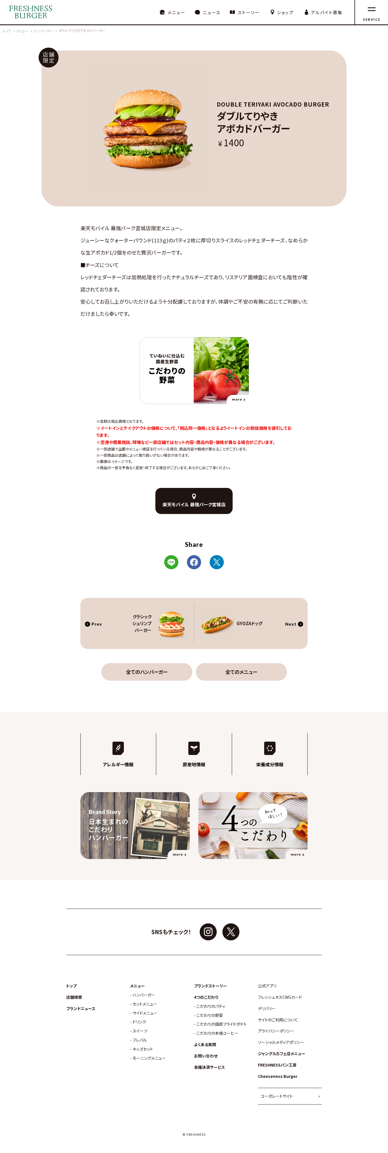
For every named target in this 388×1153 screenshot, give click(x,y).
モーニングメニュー (149, 1058)
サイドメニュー (145, 1013)
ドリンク (139, 1021)
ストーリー (249, 12)
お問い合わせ (206, 1055)
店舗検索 (74, 997)
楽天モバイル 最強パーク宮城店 (194, 504)
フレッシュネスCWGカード (280, 997)
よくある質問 (205, 1044)
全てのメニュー (241, 671)
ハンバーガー (144, 995)
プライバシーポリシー (276, 1031)
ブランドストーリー (210, 985)
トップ (71, 985)
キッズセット (143, 1049)
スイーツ (140, 1031)
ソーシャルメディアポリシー (281, 1042)
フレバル (140, 1040)
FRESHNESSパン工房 (277, 1065)
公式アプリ (267, 985)
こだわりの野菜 (210, 1015)
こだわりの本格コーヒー (217, 1033)
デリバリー (267, 1008)
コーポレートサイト (277, 1096)
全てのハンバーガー (147, 671)
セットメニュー (145, 1004)
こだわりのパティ (211, 1006)
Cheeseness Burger (277, 1076)
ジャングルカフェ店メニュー (281, 1053)
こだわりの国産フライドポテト (222, 1024)
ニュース (211, 12)
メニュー (176, 12)
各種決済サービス (209, 1067)
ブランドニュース (80, 1008)
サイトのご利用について (278, 1019)
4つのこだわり (206, 997)
